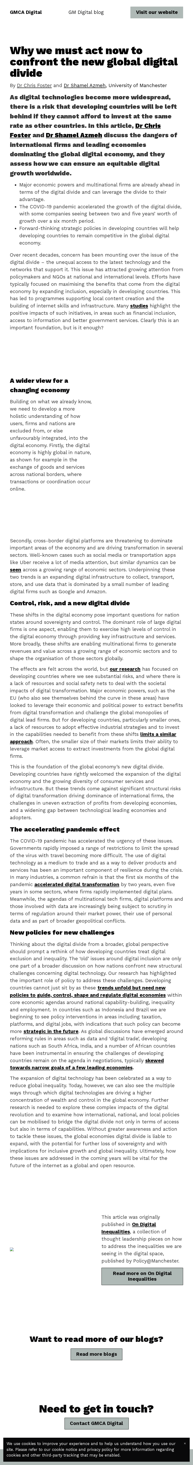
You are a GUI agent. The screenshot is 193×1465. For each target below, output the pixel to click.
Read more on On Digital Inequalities (142, 1276)
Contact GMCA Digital (96, 1423)
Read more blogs (96, 1354)
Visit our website (157, 12)
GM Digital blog (86, 12)
